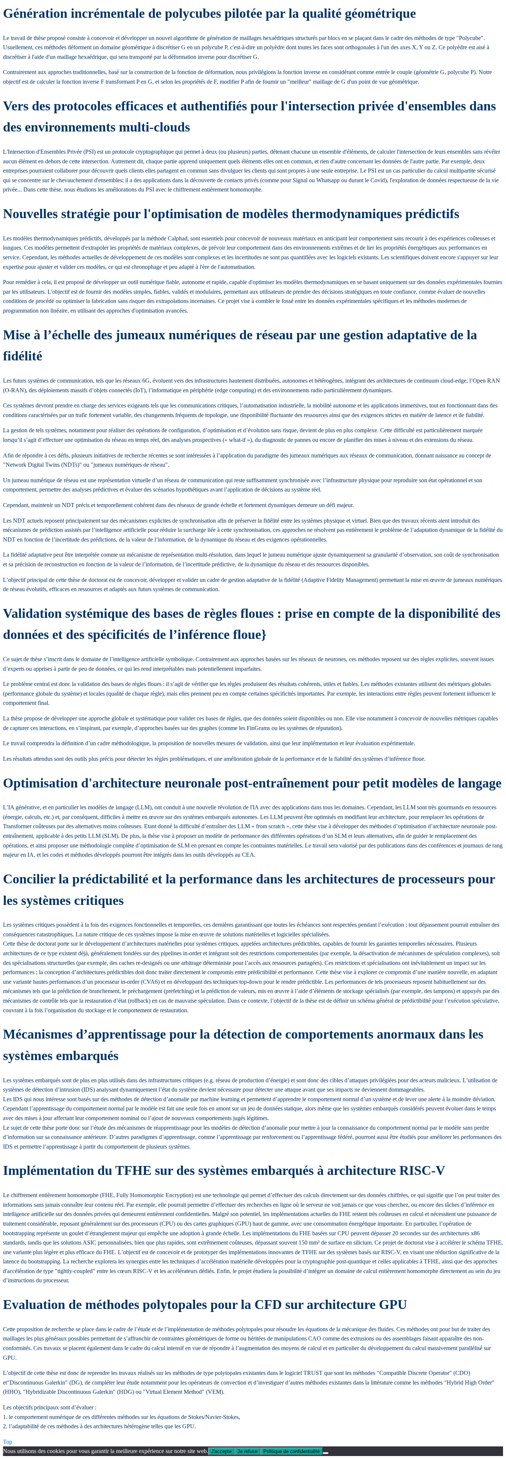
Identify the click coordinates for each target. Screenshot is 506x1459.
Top (7, 1442)
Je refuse (247, 1451)
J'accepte (221, 1451)
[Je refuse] (326, 1453)
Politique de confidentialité (291, 1451)
